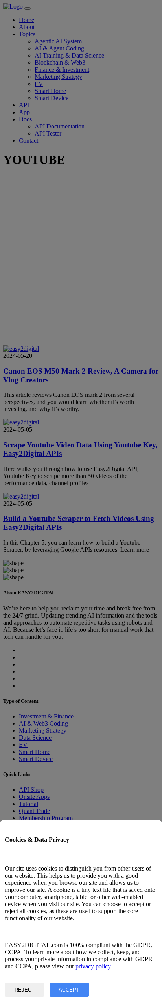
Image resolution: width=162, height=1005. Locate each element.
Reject (25, 990)
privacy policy (92, 966)
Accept (69, 990)
